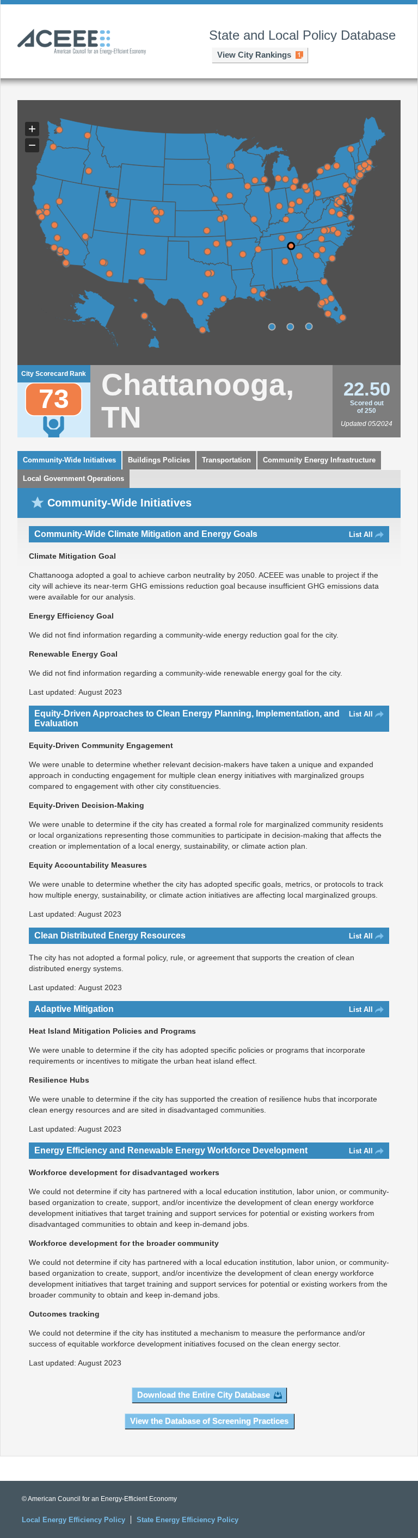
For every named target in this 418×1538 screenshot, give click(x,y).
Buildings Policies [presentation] (159, 460)
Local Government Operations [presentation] (73, 478)
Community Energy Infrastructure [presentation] (319, 460)
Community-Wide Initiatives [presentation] (69, 460)
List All (361, 534)
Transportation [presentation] (226, 460)
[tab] (69, 460)
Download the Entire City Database (203, 1394)
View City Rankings (254, 54)
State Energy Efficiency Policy (187, 1520)
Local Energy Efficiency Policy (73, 1520)
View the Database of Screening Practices (209, 1420)
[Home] (81, 43)
